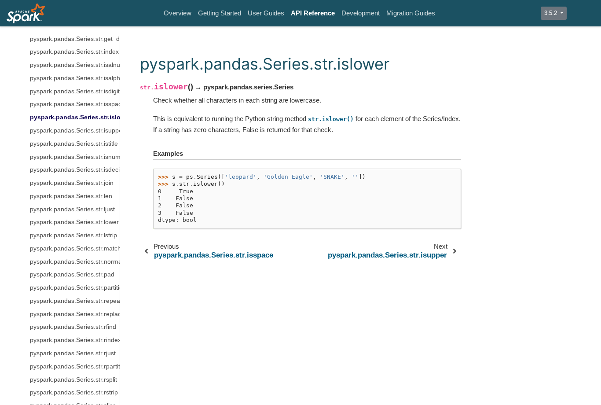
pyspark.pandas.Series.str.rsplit (73, 379)
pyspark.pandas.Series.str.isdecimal (75, 169)
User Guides (266, 13)
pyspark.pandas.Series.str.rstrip (74, 392)
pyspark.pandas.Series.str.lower (74, 222)
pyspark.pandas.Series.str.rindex (75, 340)
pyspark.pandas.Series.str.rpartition (75, 366)
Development (360, 13)
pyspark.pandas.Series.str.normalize (75, 261)
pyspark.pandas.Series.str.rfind (73, 327)
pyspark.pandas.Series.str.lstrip (73, 235)
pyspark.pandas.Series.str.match (75, 248)
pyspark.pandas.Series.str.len (71, 196)
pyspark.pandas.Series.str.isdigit (75, 91)
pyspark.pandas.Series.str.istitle (74, 143)
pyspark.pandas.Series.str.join (72, 183)
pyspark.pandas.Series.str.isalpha (75, 78)
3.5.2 (551, 13)
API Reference (313, 13)
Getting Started (219, 13)
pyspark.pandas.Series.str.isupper (75, 130)
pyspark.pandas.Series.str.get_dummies (75, 39)
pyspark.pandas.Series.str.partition (75, 287)
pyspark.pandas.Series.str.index (74, 51)
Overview (177, 13)
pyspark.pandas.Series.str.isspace (75, 104)
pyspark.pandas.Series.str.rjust (73, 353)
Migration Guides (410, 13)
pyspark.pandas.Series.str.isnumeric (75, 157)
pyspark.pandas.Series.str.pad (72, 274)
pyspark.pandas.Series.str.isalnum (75, 65)
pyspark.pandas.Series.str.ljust (72, 209)
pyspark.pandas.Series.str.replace (75, 314)
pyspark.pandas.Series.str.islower (75, 117)
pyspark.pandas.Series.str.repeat (75, 301)
